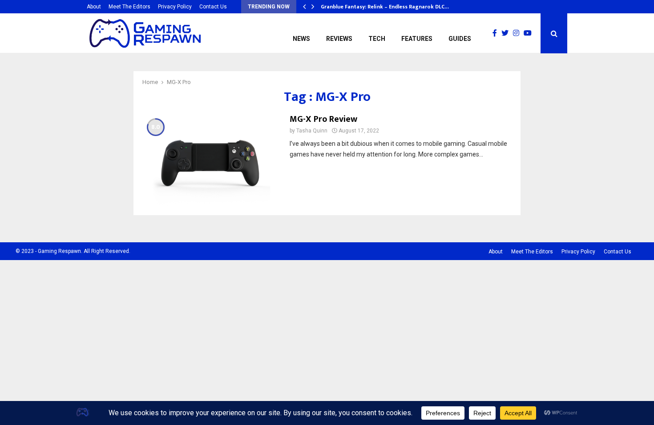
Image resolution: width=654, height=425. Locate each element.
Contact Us (213, 7)
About (94, 7)
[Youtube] (530, 33)
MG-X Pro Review (323, 119)
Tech (376, 38)
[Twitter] (507, 33)
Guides (459, 38)
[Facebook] (497, 33)
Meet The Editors (129, 7)
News (301, 38)
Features (416, 38)
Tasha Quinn (311, 131)
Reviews (339, 38)
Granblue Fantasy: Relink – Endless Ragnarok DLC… (385, 6)
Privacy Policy (175, 7)
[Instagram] (518, 33)
